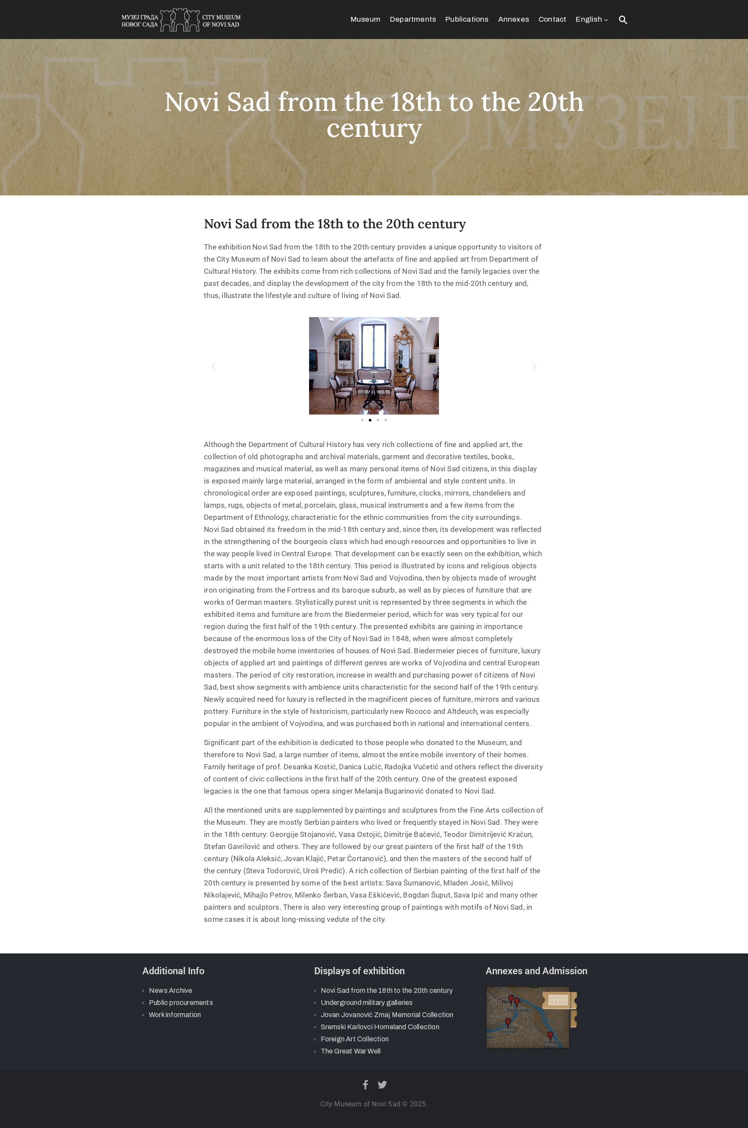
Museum (365, 19)
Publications (466, 19)
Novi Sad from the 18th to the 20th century (387, 990)
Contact (552, 19)
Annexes (513, 19)
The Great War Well (351, 1051)
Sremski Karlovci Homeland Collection (380, 1027)
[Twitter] (382, 1084)
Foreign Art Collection (355, 1039)
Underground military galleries (367, 1002)
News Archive (170, 990)
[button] (213, 365)
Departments (413, 19)
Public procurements (181, 1002)
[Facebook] (365, 1084)
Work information (175, 1014)
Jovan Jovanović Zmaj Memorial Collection (387, 1014)
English (589, 19)
